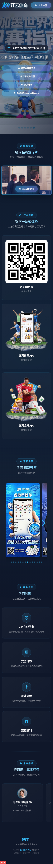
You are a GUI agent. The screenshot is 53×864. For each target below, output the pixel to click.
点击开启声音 (28, 188)
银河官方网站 (26, 849)
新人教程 (28, 85)
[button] (11, 562)
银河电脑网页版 (28, 68)
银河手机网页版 (27, 76)
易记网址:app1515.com (28, 93)
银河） (26, 840)
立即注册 (42, 5)
